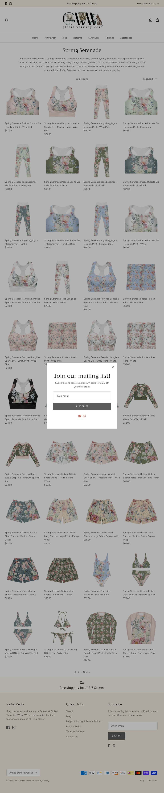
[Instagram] (84, 416)
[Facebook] (79, 416)
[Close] (113, 366)
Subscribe (81, 406)
